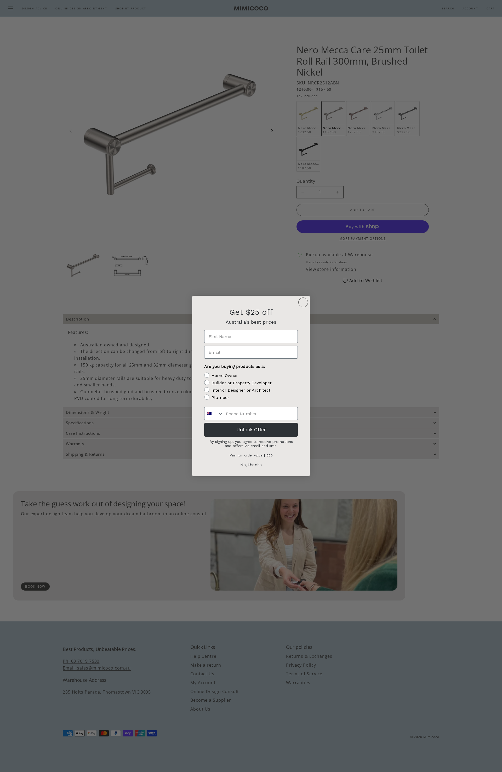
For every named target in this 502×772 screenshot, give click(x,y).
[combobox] (213, 413)
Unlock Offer (251, 430)
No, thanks (251, 464)
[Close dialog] (303, 302)
